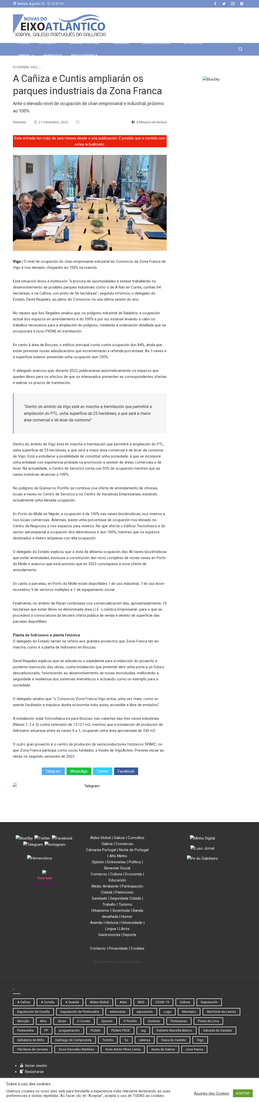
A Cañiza (23, 1002)
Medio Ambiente (105, 886)
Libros (124, 928)
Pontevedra (25, 1030)
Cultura (116, 874)
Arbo (123, 1002)
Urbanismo (100, 910)
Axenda (96, 922)
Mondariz (189, 1012)
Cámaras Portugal (84, 43)
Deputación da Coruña (33, 1012)
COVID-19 (162, 1002)
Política (135, 862)
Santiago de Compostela (73, 1040)
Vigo (33, 67)
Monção (23, 1021)
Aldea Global (100, 837)
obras (62, 1021)
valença (144, 1040)
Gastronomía (109, 934)
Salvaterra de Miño (30, 1040)
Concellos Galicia (156, 43)
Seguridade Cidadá (125, 898)
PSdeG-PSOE (120, 1030)
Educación (117, 880)
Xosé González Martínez (76, 1049)
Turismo (125, 904)
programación (69, 1030)
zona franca (194, 1049)
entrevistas (118, 1012)
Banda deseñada (84, 55)
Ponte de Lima (208, 1021)
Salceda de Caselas (217, 1030)
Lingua (110, 928)
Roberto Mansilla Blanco (174, 1030)
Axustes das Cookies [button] (211, 1093)
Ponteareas (179, 1021)
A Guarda (72, 1002)
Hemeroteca (52, 55)
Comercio (99, 874)
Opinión (23, 55)
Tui (126, 1040)
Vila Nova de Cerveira (32, 1049)
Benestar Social (117, 868)
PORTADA (23, 43)
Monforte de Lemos (221, 1012)
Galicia (119, 837)
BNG (141, 1002)
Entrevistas (193, 43)
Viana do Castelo (173, 1040)
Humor (127, 916)
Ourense (154, 1021)
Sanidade (99, 898)
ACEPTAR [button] (243, 1093)
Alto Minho (47, 43)
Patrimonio (124, 892)
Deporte (129, 934)
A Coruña (47, 1002)
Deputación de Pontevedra (79, 1012)
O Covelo (83, 1021)
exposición (145, 1012)
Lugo (167, 1012)
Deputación (209, 1002)
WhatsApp (79, 771)
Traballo (109, 904)
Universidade (131, 922)
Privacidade (118, 948)
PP (46, 1030)
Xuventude (121, 910)
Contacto (98, 948)
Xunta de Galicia (163, 1049)
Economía (21, 67)
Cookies (137, 948)
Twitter (103, 771)
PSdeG (95, 1030)
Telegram (53, 771)
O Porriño (130, 1021)
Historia (111, 922)
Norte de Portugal (133, 850)
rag (143, 1030)
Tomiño (107, 1040)
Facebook (126, 771)
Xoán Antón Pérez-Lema (122, 1049)
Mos (43, 1021)
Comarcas (121, 43)
